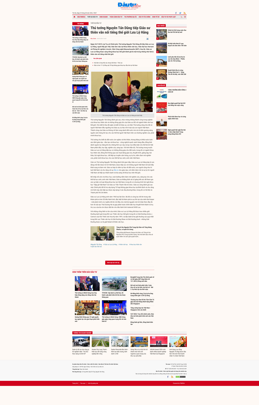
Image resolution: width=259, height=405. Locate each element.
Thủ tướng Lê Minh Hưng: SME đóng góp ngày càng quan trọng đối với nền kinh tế (114, 319)
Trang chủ (75, 383)
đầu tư (116, 170)
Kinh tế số (155, 17)
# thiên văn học (123, 244)
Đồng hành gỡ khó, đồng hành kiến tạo (142, 323)
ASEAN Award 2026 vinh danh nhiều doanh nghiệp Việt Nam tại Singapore (158, 352)
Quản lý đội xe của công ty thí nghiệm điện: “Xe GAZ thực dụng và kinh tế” (80, 352)
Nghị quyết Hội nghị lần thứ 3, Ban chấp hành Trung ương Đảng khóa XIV (177, 132)
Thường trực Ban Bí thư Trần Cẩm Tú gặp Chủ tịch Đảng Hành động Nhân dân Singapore (142, 302)
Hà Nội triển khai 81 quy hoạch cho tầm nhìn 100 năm (177, 44)
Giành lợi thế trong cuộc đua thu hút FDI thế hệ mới (177, 31)
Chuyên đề (161, 85)
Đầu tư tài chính (144, 17)
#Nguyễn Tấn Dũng (96, 244)
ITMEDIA (182, 383)
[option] (81, 345)
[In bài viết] (147, 38)
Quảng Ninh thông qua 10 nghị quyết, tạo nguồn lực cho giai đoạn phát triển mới (80, 78)
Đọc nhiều (161, 26)
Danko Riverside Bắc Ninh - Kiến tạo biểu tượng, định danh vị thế (119, 352)
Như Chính (93, 38)
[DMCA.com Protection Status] (181, 377)
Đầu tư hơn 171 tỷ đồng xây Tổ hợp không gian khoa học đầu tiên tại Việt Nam (115, 65)
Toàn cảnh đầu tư (116, 17)
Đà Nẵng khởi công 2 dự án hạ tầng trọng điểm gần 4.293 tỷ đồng (80, 120)
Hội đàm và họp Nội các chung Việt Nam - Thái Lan (108, 63)
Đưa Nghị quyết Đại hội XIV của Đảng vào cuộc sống (176, 104)
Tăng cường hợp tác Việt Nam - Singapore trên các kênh (141, 309)
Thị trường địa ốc (130, 17)
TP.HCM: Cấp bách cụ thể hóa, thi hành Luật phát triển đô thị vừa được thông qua (80, 59)
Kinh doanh (104, 17)
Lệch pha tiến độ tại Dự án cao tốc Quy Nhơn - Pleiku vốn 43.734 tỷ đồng (176, 59)
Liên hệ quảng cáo (93, 383)
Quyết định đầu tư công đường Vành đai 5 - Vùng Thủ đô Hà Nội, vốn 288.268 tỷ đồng (177, 72)
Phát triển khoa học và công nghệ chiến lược (177, 118)
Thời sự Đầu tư (92, 17)
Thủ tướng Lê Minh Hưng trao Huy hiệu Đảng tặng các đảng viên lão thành (80, 40)
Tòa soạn (82, 383)
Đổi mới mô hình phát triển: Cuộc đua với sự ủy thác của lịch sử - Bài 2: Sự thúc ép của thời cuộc (142, 287)
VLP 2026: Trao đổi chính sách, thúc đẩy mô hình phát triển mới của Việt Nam (142, 316)
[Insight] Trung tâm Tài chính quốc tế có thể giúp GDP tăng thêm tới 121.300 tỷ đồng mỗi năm (142, 279)
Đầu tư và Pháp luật (168, 17)
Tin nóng (80, 24)
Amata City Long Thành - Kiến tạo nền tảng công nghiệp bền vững (99, 352)
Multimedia (81, 17)
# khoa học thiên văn (135, 244)
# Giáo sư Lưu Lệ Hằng (110, 244)
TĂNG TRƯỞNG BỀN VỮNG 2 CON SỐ (177, 91)
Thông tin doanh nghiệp (82, 333)
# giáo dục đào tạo (96, 246)
